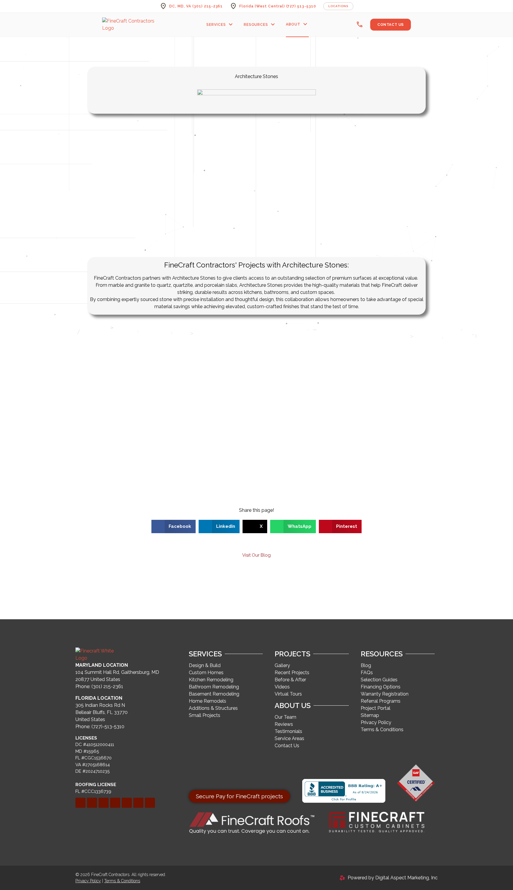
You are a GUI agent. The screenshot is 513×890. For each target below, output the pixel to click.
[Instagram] (127, 803)
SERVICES (220, 24)
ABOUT (297, 24)
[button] (173, 526)
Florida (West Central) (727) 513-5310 (277, 6)
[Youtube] (150, 803)
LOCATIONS (338, 6)
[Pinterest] (115, 803)
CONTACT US (390, 25)
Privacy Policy (88, 880)
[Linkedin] (92, 803)
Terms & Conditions (122, 880)
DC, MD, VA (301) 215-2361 (196, 6)
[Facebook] (80, 803)
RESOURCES (260, 24)
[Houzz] (138, 803)
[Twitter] (104, 803)
